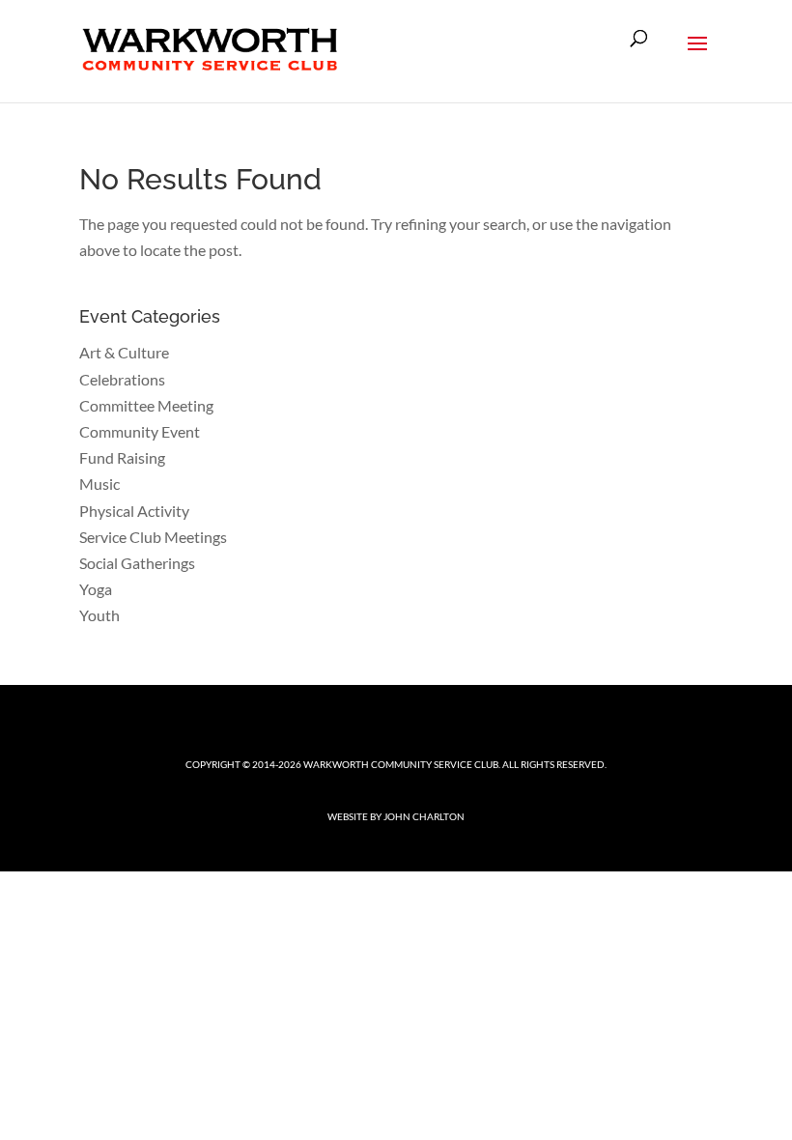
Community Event (139, 431)
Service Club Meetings (153, 536)
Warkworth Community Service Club (400, 764)
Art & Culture (124, 352)
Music (99, 483)
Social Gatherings (137, 563)
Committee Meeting (146, 405)
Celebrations (122, 379)
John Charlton (424, 816)
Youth (99, 615)
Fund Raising (122, 457)
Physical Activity (134, 510)
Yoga (95, 589)
